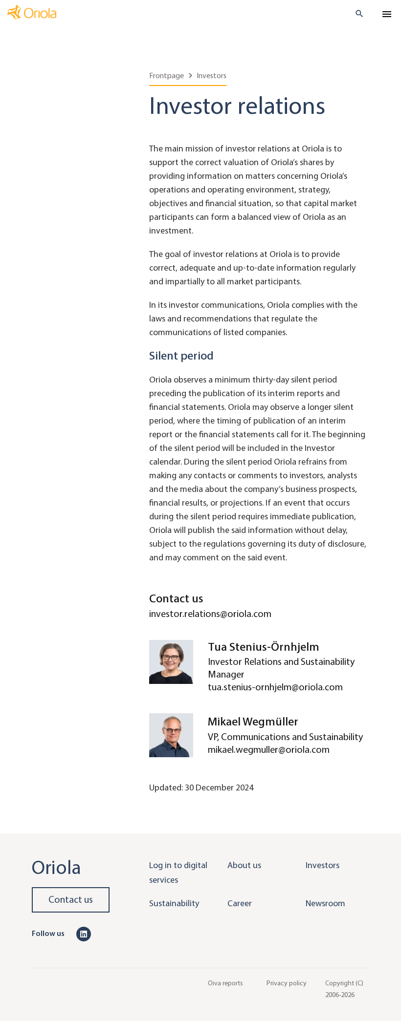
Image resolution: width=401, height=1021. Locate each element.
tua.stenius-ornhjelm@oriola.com (275, 687)
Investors (211, 75)
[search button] (355, 13)
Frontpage (166, 75)
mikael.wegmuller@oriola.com (269, 749)
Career (239, 903)
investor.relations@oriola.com (210, 613)
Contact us (70, 899)
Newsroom (325, 903)
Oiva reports (225, 983)
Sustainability (174, 903)
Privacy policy (287, 983)
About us (244, 865)
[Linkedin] (83, 933)
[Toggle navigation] (387, 14)
